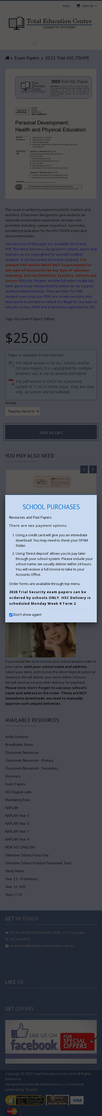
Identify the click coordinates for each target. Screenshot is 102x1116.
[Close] (96, 495)
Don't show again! (27, 614)
